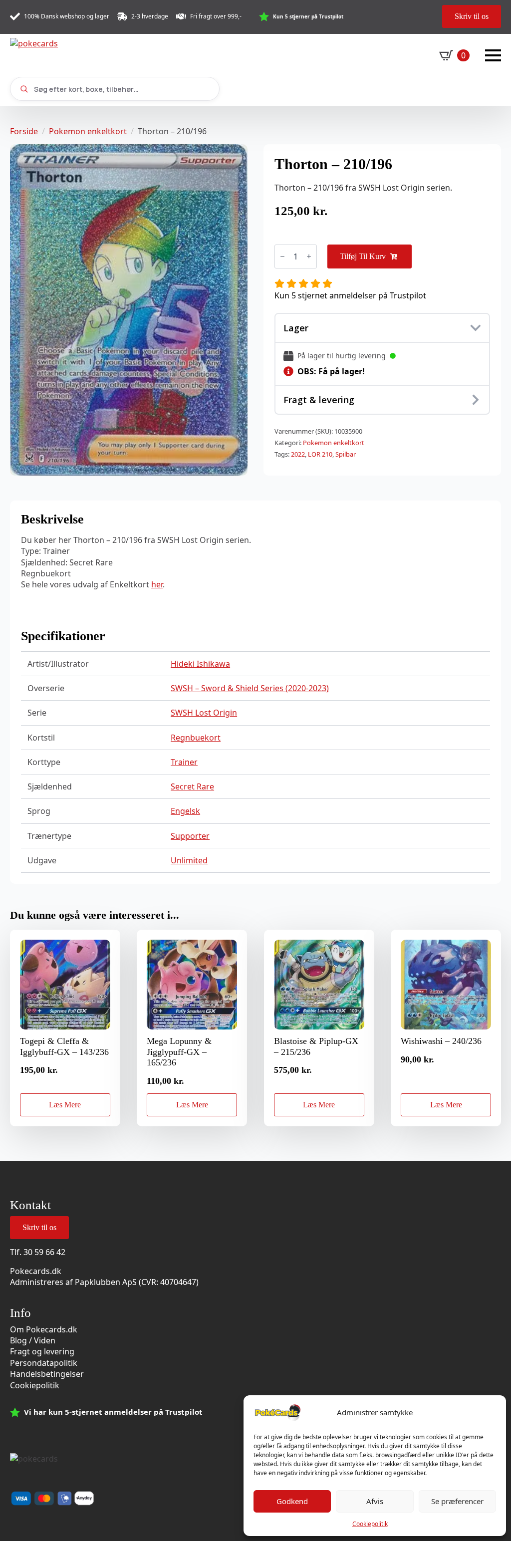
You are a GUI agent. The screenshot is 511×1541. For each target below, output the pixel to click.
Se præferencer (457, 1501)
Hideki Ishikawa (200, 663)
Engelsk (185, 810)
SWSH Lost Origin (204, 712)
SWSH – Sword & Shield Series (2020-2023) (250, 688)
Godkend (292, 1501)
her (157, 584)
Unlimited (189, 860)
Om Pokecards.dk (43, 1329)
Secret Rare (192, 786)
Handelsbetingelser (47, 1373)
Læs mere (65, 1104)
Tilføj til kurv (363, 256)
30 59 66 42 (44, 1252)
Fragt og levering (42, 1351)
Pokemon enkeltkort (88, 131)
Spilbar (345, 454)
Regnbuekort (196, 737)
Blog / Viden (32, 1340)
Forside (24, 131)
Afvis (374, 1501)
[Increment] (308, 256)
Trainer (184, 762)
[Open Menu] (493, 55)
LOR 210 (320, 454)
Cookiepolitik (370, 1524)
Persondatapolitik (43, 1362)
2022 (298, 454)
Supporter (190, 835)
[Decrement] (282, 256)
